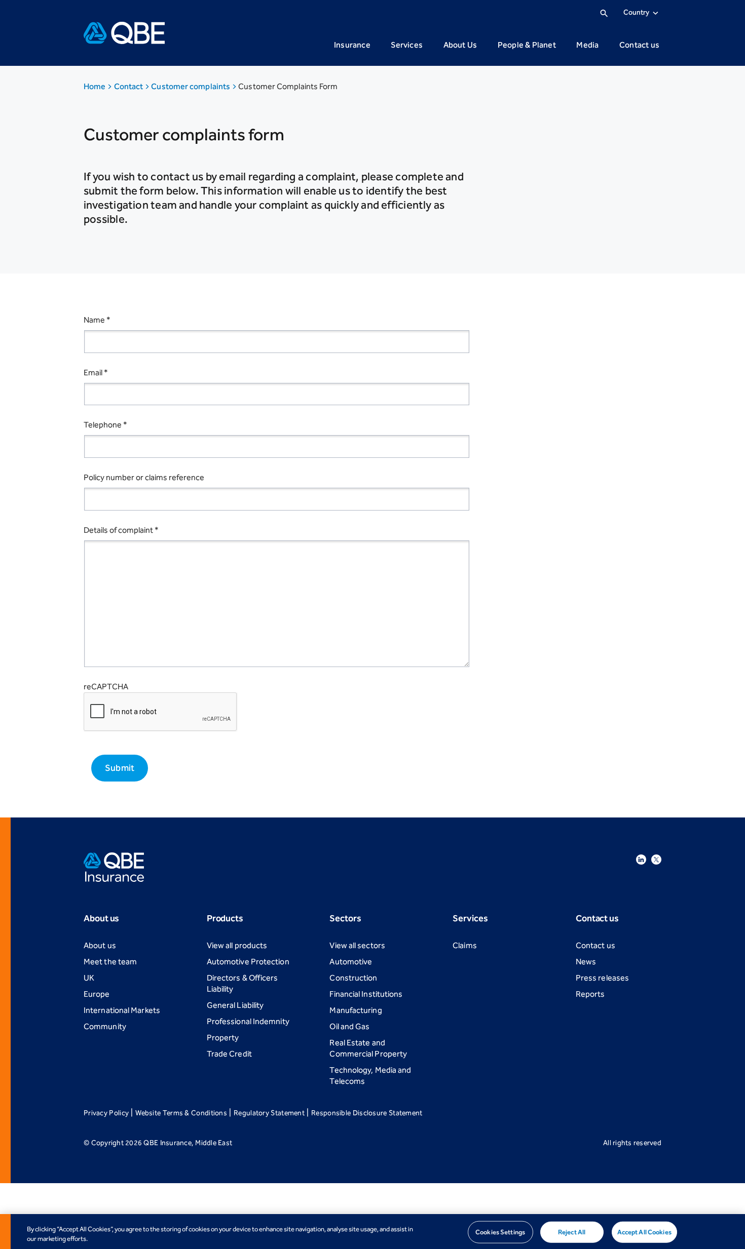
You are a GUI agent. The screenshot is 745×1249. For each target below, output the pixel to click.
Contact (129, 86)
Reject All (571, 1232)
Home (95, 86)
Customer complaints (191, 86)
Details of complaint (121, 530)
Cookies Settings (500, 1232)
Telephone (105, 425)
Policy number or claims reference (144, 477)
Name (97, 320)
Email (96, 372)
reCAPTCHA (106, 686)
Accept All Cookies (644, 1232)
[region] (372, 1231)
